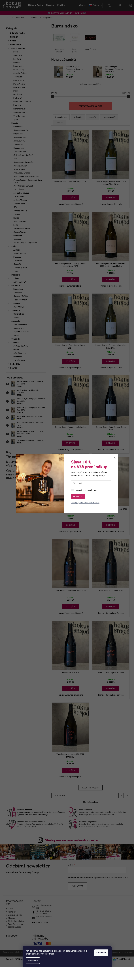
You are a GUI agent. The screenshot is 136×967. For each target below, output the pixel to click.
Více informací (47, 954)
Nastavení (33, 960)
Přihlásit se (77, 496)
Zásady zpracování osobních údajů (85, 502)
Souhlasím (101, 952)
